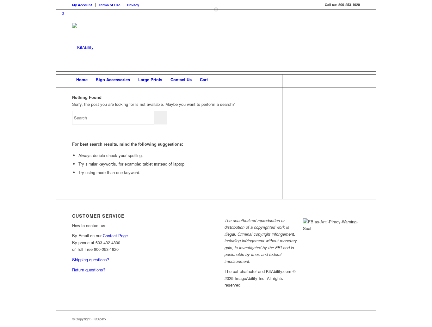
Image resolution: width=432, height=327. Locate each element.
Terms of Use (109, 5)
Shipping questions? (90, 260)
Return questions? (88, 270)
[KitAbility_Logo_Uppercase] (83, 47)
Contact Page (115, 236)
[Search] (356, 80)
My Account (82, 5)
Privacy (133, 5)
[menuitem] (84, 5)
